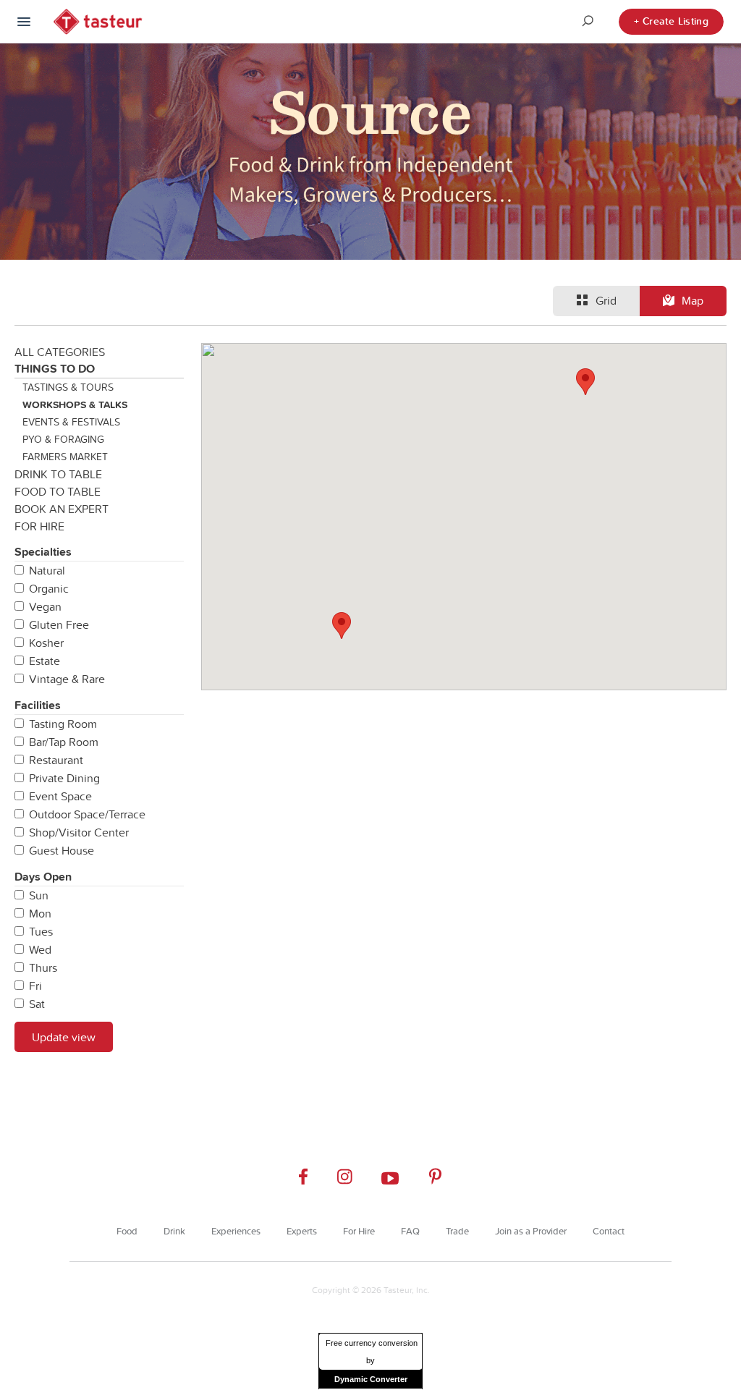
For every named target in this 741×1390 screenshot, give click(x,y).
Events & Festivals (71, 422)
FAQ (410, 1230)
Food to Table (57, 491)
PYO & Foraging (63, 439)
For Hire (39, 526)
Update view (64, 1037)
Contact (608, 1230)
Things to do (54, 368)
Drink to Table (58, 474)
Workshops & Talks (74, 404)
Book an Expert (61, 509)
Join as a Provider (531, 1230)
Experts (302, 1230)
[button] (341, 625)
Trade (457, 1230)
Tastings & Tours (68, 387)
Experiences (236, 1230)
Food (127, 1230)
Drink (174, 1230)
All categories (59, 352)
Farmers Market (65, 456)
